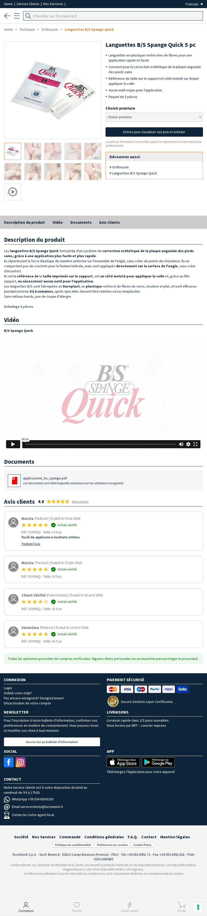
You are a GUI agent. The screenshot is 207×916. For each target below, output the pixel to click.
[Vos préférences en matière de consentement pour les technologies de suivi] (198, 907)
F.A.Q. (133, 836)
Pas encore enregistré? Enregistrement (34, 698)
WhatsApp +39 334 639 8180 (32, 799)
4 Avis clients (80, 501)
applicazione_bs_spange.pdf (73, 480)
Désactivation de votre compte (27, 703)
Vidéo (58, 222)
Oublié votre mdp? (18, 693)
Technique (27, 29)
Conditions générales (104, 836)
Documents (81, 222)
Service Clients (28, 4)
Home (9, 4)
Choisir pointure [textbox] (120, 117)
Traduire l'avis (30, 544)
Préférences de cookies (112, 845)
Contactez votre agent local (33, 814)
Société (21, 836)
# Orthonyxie (119, 167)
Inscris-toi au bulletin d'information (52, 742)
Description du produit (24, 222)
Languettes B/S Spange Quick (89, 29)
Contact (149, 836)
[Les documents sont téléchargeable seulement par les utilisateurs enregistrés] (14, 482)
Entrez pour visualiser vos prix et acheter (154, 132)
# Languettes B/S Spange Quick (133, 173)
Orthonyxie (49, 29)
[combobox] (154, 117)
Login (8, 688)
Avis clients (109, 222)
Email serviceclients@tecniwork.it (37, 806)
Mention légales (175, 836)
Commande (70, 836)
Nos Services (53, 4)
